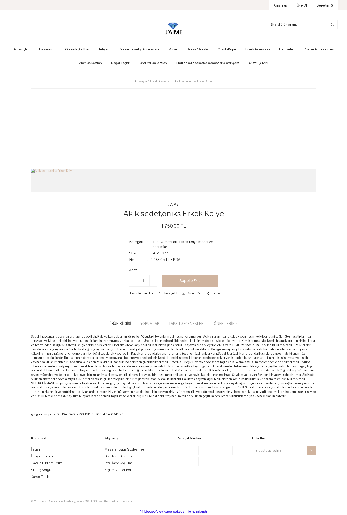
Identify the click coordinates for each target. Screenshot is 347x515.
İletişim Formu (42, 456)
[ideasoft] (148, 511)
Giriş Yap (280, 5)
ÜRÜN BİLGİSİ (120, 323)
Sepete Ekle (190, 281)
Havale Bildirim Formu (47, 463)
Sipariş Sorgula (42, 470)
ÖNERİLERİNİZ (226, 323)
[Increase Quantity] (153, 280)
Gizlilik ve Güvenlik (119, 456)
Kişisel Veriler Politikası (122, 470)
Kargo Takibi (40, 477)
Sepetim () (325, 5)
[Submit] (311, 450)
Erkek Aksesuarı (164, 242)
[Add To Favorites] (140, 293)
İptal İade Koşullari (119, 463)
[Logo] (173, 29)
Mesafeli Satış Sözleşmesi (125, 449)
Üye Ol (302, 5)
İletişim (36, 449)
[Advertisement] (173, 126)
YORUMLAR (149, 323)
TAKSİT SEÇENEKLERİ (186, 323)
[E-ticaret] (173, 512)
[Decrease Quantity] (133, 280)
